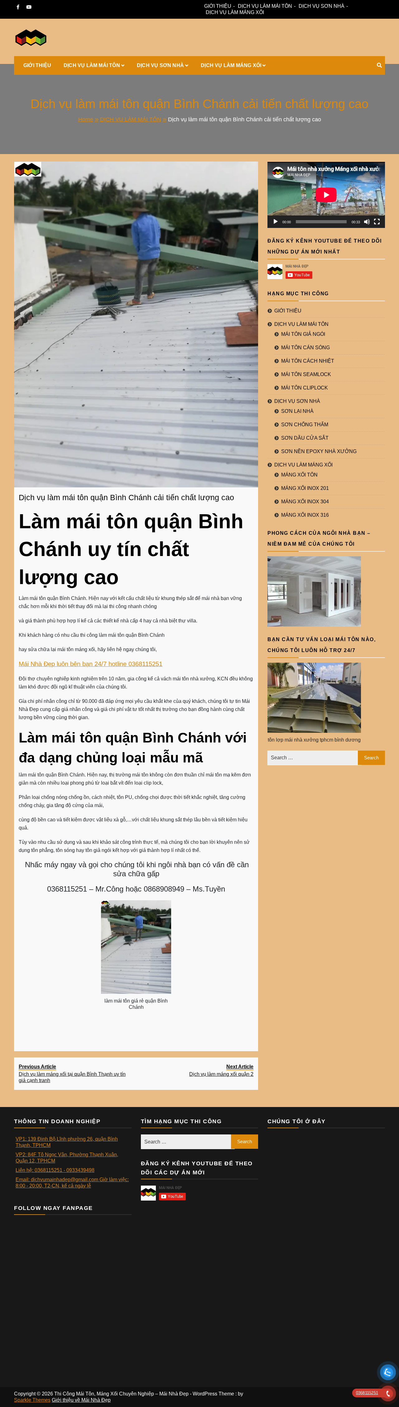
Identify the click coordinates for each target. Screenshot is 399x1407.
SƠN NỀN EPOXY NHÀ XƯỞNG (319, 451)
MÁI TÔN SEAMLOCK (306, 374)
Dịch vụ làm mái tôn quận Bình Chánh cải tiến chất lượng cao (126, 497)
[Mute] (367, 222)
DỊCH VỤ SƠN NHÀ (321, 6)
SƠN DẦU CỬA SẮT (305, 438)
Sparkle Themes (32, 1400)
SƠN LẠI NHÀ (297, 411)
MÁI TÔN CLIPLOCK (304, 387)
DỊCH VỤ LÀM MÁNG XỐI (235, 12)
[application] (326, 195)
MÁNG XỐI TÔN (299, 474)
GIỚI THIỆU (217, 6)
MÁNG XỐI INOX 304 (305, 501)
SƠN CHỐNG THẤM (304, 424)
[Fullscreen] (377, 222)
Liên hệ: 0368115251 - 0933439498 (55, 1170)
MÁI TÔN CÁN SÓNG (305, 347)
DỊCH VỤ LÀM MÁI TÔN (265, 6)
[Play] (275, 222)
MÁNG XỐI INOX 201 (305, 488)
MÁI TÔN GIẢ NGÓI (303, 334)
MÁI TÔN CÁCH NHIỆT (307, 361)
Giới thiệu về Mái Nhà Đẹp (81, 1400)
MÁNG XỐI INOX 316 (305, 515)
